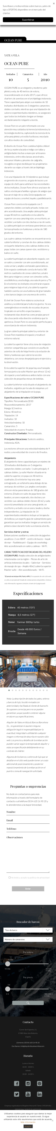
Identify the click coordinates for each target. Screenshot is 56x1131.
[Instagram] (28, 1083)
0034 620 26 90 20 (37, 801)
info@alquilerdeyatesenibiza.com (32, 1046)
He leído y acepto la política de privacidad (30, 877)
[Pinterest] (39, 1083)
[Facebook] (16, 1083)
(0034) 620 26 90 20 (32, 1043)
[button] (9, 690)
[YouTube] (28, 1094)
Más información (28, 1122)
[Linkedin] (39, 1094)
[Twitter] (16, 1094)
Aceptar (28, 1126)
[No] (52, 1120)
